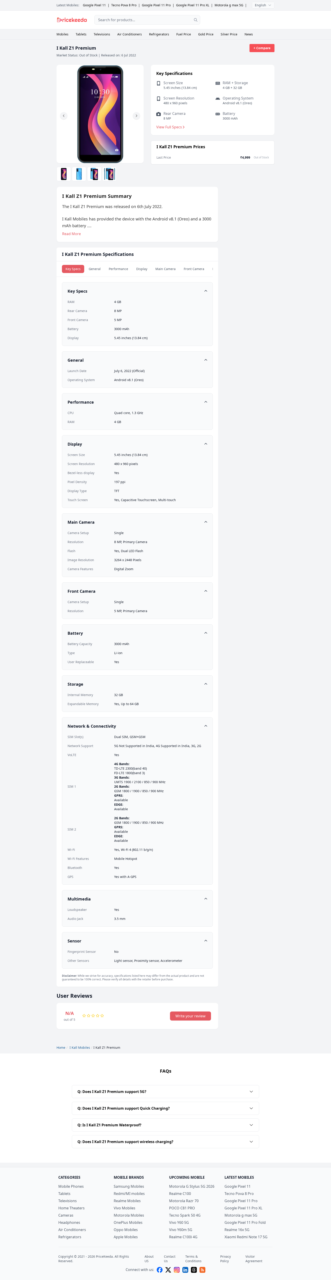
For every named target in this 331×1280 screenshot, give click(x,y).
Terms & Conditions (193, 1258)
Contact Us (169, 1258)
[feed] (202, 1270)
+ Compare (262, 48)
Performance (118, 269)
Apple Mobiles (126, 1236)
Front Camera (194, 269)
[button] (63, 115)
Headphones (69, 1222)
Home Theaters (71, 1208)
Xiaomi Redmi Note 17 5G (246, 1236)
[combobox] (147, 20)
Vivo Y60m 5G (180, 1229)
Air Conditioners (129, 34)
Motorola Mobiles (129, 1215)
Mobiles (62, 34)
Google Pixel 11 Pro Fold (245, 1222)
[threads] (194, 1270)
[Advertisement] (240, 19)
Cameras (65, 1215)
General (95, 269)
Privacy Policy (225, 1258)
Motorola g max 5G (229, 5)
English (260, 5)
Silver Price (229, 34)
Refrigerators (159, 34)
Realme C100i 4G (183, 1236)
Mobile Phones (71, 1186)
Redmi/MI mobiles (129, 1193)
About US (149, 1258)
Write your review (190, 1016)
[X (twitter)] (168, 1270)
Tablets (81, 34)
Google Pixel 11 (94, 5)
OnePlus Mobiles (128, 1222)
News (249, 34)
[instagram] (177, 1270)
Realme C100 (180, 1193)
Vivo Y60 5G (179, 1222)
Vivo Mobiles (124, 1208)
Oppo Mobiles (126, 1229)
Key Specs (73, 269)
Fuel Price (183, 34)
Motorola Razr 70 (184, 1200)
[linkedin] (185, 1270)
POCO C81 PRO (182, 1208)
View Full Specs (169, 127)
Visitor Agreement (253, 1258)
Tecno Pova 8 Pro (123, 5)
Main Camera (165, 269)
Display (141, 269)
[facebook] (160, 1270)
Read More (71, 233)
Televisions (102, 34)
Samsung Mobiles (129, 1186)
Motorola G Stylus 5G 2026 (191, 1186)
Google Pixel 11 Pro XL (192, 5)
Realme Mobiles (127, 1200)
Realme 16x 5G (236, 1229)
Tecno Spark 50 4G (185, 1215)
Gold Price (205, 34)
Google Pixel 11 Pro (156, 5)
